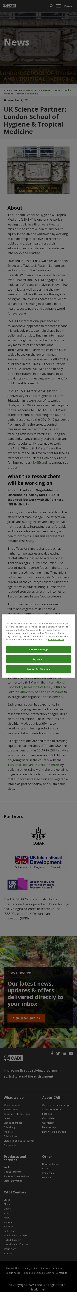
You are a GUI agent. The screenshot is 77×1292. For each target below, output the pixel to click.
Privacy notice (56, 639)
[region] (38, 646)
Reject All (38, 659)
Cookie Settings (38, 649)
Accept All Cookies (38, 668)
